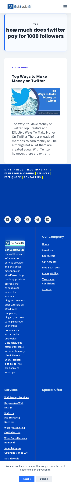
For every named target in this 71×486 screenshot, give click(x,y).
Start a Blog (13, 170)
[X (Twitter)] (7, 219)
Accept (27, 479)
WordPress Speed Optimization (14, 430)
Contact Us (32, 177)
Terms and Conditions (48, 281)
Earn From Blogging (19, 173)
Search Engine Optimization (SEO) (16, 451)
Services (43, 173)
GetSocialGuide (14, 250)
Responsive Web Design (13, 405)
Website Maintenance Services (12, 418)
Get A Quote (49, 262)
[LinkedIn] (47, 219)
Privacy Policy (50, 273)
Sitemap (47, 289)
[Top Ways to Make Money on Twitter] (35, 101)
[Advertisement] (54, 407)
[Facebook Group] (37, 219)
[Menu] (65, 6)
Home (45, 244)
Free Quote (12, 177)
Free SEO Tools (51, 268)
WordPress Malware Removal (15, 440)
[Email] (27, 219)
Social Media (20, 67)
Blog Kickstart (38, 170)
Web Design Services (16, 397)
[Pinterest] (17, 219)
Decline (44, 479)
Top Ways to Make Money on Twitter (29, 78)
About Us (47, 250)
